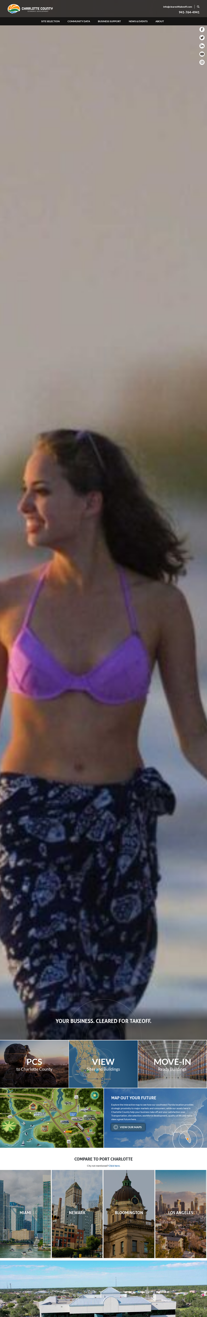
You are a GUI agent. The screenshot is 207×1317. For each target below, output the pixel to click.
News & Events (138, 21)
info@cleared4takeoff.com (177, 6)
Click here (114, 1165)
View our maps (131, 1127)
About (159, 21)
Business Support (109, 21)
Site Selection (50, 21)
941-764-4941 (189, 12)
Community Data (79, 21)
